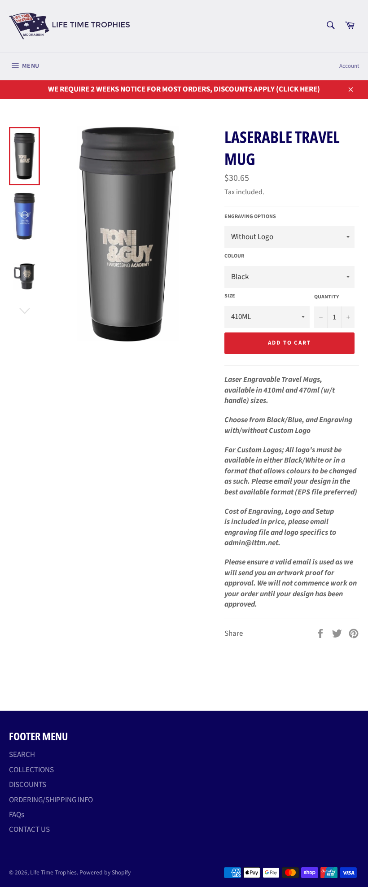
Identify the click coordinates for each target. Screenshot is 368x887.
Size (229, 296)
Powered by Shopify (105, 872)
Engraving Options (250, 216)
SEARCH (22, 754)
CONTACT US (29, 829)
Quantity (326, 297)
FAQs (16, 814)
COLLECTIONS (31, 770)
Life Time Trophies (53, 872)
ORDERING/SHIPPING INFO (51, 800)
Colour (234, 256)
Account (349, 66)
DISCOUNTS (27, 784)
